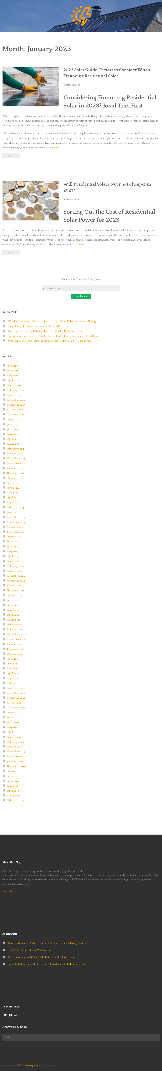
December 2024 (16, 458)
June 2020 (13, 722)
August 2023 (14, 537)
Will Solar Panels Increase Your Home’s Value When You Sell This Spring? (50, 341)
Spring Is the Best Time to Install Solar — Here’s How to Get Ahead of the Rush (53, 336)
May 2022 (13, 610)
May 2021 (13, 668)
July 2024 (12, 483)
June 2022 (13, 605)
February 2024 (15, 507)
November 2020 (16, 698)
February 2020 (15, 742)
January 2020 (14, 747)
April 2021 (13, 673)
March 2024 (14, 502)
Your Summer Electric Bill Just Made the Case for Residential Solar (45, 331)
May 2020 (13, 727)
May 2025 (13, 434)
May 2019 (13, 786)
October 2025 (15, 410)
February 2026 (15, 390)
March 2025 (14, 444)
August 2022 (14, 595)
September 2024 (16, 473)
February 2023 (15, 566)
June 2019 (13, 781)
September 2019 (16, 766)
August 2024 (14, 478)
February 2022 (15, 625)
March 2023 (14, 561)
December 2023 (16, 517)
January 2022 (14, 629)
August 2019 (14, 771)
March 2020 (14, 737)
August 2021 (14, 654)
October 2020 (15, 703)
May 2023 (13, 551)
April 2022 (13, 615)
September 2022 (16, 590)
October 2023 (15, 527)
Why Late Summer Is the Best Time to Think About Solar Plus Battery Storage (52, 321)
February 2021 (15, 683)
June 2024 (13, 488)
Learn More (7, 891)
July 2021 (12, 659)
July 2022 (12, 600)
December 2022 (16, 576)
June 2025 (13, 429)
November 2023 (16, 522)
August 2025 (14, 419)
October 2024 (15, 468)
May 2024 (13, 493)
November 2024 (16, 463)
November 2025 (16, 405)
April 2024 (13, 497)
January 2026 (14, 395)
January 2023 (14, 571)
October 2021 (15, 644)
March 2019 (14, 796)
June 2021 (13, 664)
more (58, 148)
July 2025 (12, 424)
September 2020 (16, 708)
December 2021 (16, 634)
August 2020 (14, 712)
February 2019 (15, 800)
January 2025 (14, 454)
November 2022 (16, 581)
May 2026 (13, 375)
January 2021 (14, 688)
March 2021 (14, 678)
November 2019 (16, 756)
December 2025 (16, 400)
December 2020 (16, 693)
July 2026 (12, 366)
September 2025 (16, 414)
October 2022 (15, 586)
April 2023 (13, 556)
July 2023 (12, 541)
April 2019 (13, 791)
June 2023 (13, 546)
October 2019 (15, 761)
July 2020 (12, 717)
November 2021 (16, 639)
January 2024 (14, 512)
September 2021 (16, 649)
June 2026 (13, 371)
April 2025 (13, 439)
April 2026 (13, 380)
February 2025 (15, 449)
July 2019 (12, 776)
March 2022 (14, 620)
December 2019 (16, 751)
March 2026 (14, 385)
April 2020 (13, 732)
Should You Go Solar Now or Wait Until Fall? (34, 326)
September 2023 (16, 532)
